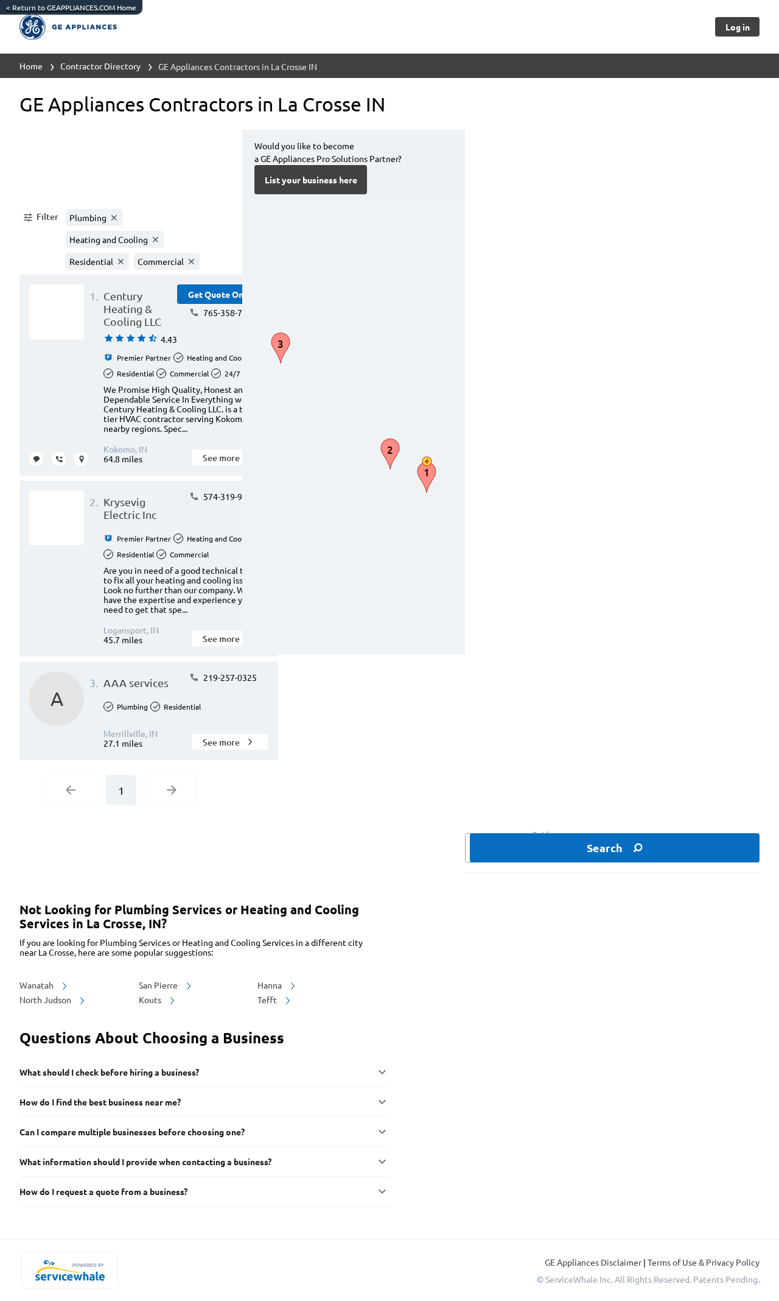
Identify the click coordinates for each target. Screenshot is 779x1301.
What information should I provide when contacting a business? (145, 1161)
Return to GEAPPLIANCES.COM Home (71, 7)
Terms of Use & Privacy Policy (704, 1262)
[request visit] (81, 459)
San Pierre (159, 984)
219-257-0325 (229, 677)
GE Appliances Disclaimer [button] (594, 1262)
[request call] (59, 459)
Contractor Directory (100, 65)
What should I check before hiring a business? (109, 1072)
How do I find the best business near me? (100, 1101)
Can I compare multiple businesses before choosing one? (132, 1131)
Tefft (268, 999)
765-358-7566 (229, 312)
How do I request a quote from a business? (103, 1191)
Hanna (270, 984)
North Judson (46, 999)
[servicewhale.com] (69, 1270)
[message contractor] (36, 459)
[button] (40, 217)
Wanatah (37, 984)
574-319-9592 (229, 496)
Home (31, 65)
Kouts (151, 999)
